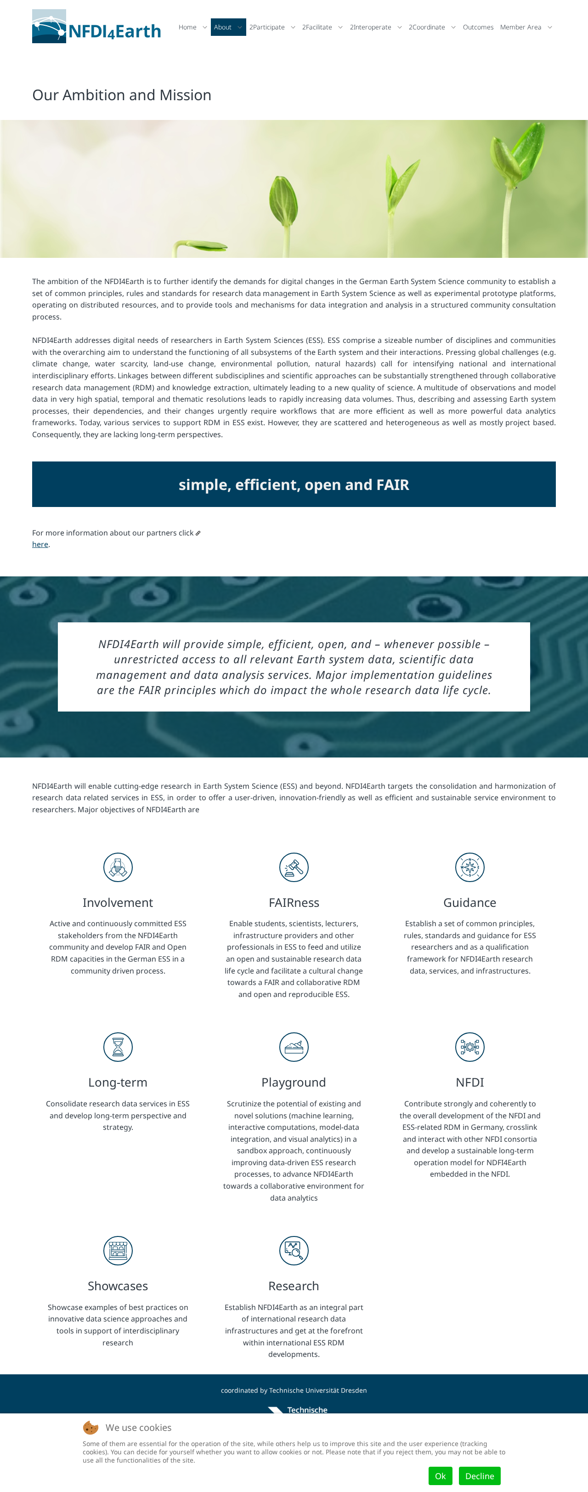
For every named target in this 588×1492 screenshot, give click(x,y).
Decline (479, 1475)
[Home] (99, 26)
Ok (440, 1475)
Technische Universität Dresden (318, 1390)
